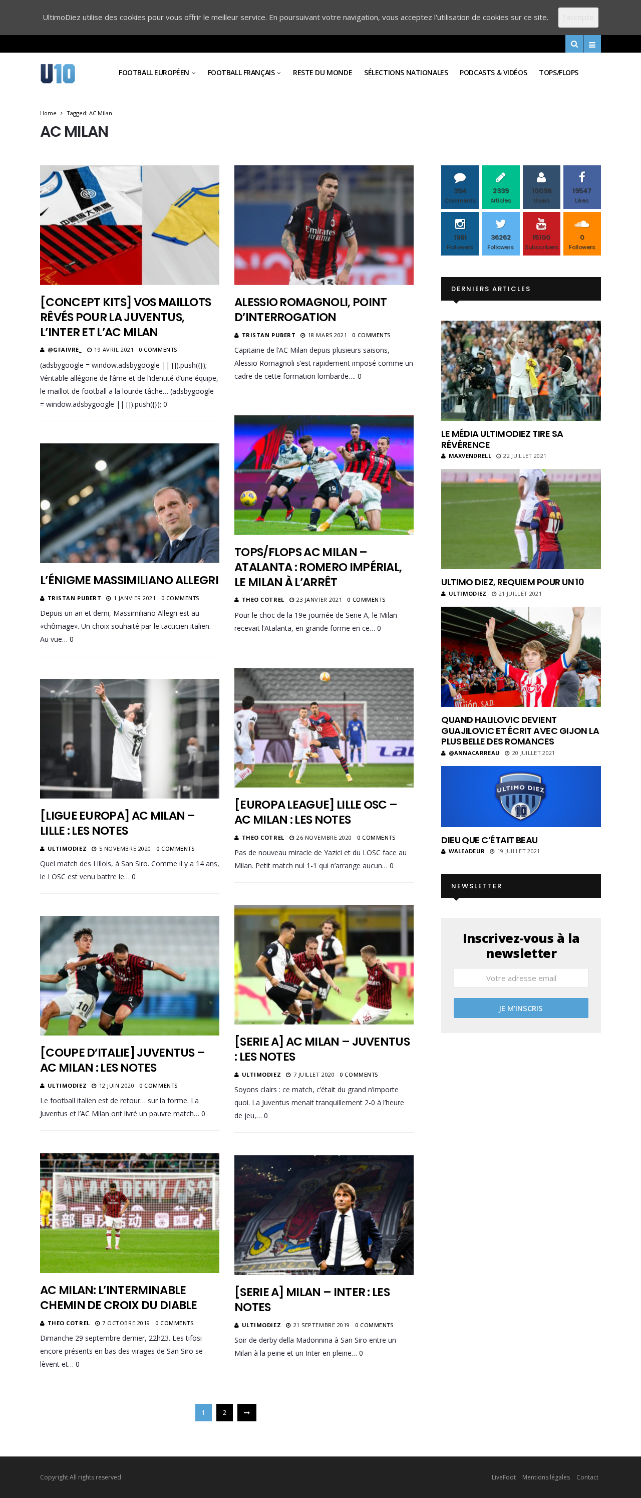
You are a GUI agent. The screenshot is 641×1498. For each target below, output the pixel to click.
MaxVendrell (470, 455)
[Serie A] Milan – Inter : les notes (312, 1299)
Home (48, 113)
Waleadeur (467, 851)
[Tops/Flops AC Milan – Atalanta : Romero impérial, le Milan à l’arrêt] (324, 475)
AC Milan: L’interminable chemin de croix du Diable (118, 1297)
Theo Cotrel (263, 599)
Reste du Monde (322, 72)
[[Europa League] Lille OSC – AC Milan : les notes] (324, 727)
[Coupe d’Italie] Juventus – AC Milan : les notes (122, 1060)
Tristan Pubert (269, 335)
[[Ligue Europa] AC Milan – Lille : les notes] (129, 738)
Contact (587, 1477)
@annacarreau (474, 753)
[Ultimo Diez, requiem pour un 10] (521, 519)
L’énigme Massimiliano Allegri (129, 580)
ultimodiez (67, 848)
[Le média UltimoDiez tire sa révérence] (521, 371)
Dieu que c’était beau (489, 840)
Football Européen (154, 72)
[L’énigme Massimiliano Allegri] (129, 503)
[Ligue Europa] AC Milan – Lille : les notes (117, 823)
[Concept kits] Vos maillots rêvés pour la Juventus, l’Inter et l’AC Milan (125, 317)
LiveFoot (504, 1477)
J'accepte (578, 17)
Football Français (241, 72)
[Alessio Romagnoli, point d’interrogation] (324, 225)
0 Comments (158, 349)
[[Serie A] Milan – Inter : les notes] (324, 1215)
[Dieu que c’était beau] (521, 796)
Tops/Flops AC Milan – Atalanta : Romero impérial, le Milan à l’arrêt (318, 567)
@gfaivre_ (65, 349)
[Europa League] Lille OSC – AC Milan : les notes (315, 812)
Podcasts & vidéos (493, 72)
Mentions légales (546, 1477)
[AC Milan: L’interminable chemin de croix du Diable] (129, 1213)
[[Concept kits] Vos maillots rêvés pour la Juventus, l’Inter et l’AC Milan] (129, 225)
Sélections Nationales (406, 72)
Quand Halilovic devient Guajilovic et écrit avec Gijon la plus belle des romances (520, 730)
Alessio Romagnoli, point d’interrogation (310, 309)
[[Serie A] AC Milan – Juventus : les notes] (324, 964)
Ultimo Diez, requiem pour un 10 (512, 582)
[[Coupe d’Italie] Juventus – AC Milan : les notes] (129, 975)
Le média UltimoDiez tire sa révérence (502, 439)
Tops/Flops (558, 72)
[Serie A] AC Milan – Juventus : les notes (322, 1049)
